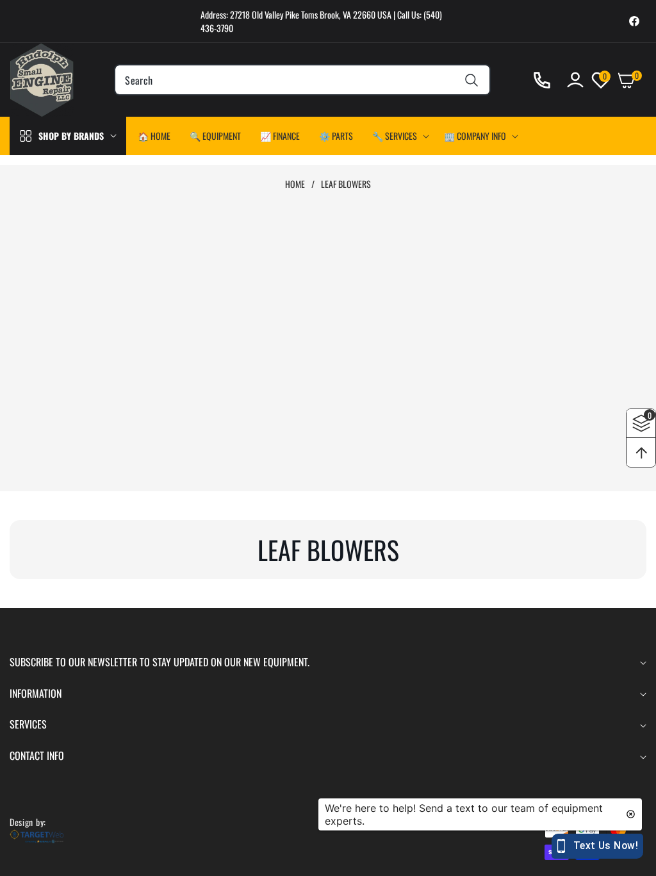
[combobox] (302, 79)
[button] (398, 136)
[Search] (471, 79)
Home (295, 184)
